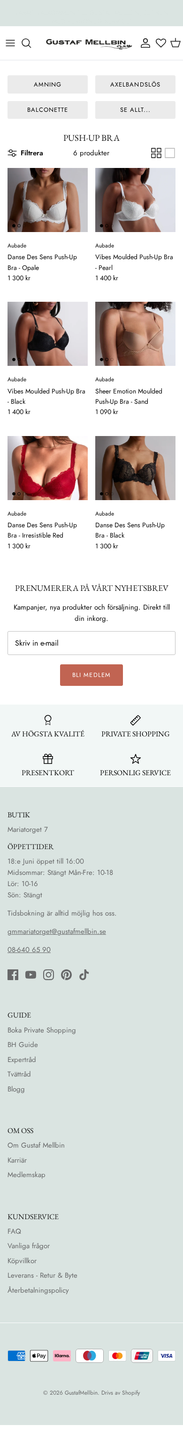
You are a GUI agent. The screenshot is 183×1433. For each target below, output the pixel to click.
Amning (47, 84)
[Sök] (31, 43)
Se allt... (135, 109)
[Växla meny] (10, 43)
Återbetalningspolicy (38, 1290)
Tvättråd (19, 1074)
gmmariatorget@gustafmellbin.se (57, 931)
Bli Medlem (91, 674)
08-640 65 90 (29, 950)
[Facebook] (13, 974)
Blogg (16, 1089)
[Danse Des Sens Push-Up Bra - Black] (135, 468)
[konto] (144, 43)
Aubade (17, 246)
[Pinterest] (66, 974)
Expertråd (22, 1060)
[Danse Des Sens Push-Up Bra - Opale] (48, 200)
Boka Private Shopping (42, 1030)
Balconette (47, 109)
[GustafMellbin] (88, 43)
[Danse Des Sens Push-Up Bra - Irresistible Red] (48, 468)
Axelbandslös (135, 84)
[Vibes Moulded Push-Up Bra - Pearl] (135, 200)
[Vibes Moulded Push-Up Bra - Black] (48, 334)
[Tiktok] (84, 974)
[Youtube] (30, 974)
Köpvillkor (22, 1261)
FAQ (14, 1231)
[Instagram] (48, 974)
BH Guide (23, 1045)
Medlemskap (27, 1175)
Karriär (17, 1160)
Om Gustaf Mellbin (36, 1145)
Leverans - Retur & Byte (42, 1275)
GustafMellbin (81, 1393)
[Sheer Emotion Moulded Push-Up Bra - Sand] (135, 334)
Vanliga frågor (29, 1246)
